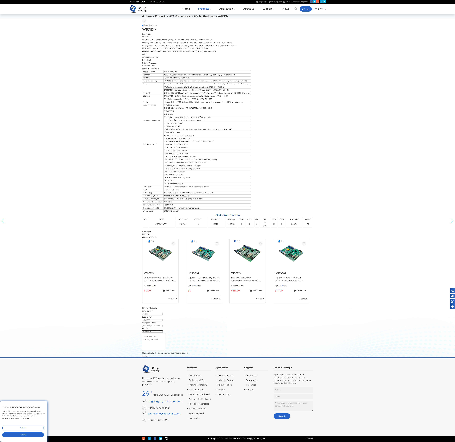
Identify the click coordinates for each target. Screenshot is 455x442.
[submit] (295, 8)
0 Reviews (172, 299)
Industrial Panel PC (198, 385)
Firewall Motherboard (199, 404)
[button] (142, 25)
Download (146, 60)
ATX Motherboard (180, 16)
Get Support (252, 375)
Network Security (225, 375)
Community (251, 380)
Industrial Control (225, 380)
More (144, 54)
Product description (150, 57)
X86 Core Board (196, 413)
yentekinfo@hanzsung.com (164, 414)
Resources (251, 385)
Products (160, 16)
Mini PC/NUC (195, 375)
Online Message (148, 66)
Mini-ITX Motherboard (199, 394)
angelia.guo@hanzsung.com (270, 2)
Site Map (309, 439)
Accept (23, 434)
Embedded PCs (196, 380)
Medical (221, 390)
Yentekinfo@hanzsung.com (296, 2)
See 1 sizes (146, 34)
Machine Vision (224, 385)
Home (148, 16)
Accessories (194, 418)
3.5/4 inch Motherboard (200, 399)
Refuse (23, 428)
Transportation (224, 394)
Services (250, 390)
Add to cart (170, 291)
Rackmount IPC (196, 390)
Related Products (149, 63)
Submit (145, 356)
